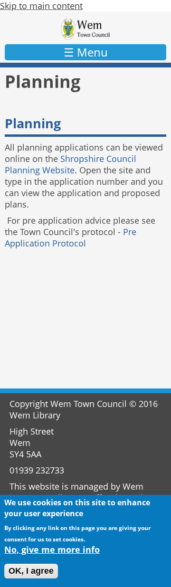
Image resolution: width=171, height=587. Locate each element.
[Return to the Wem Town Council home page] (85, 29)
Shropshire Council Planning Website (70, 164)
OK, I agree (31, 571)
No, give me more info (52, 549)
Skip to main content (41, 5)
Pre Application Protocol (70, 237)
